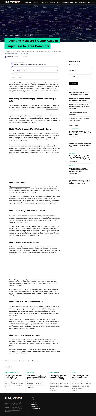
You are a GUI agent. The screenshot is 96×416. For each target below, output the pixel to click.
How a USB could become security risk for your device (81, 377)
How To (11, 35)
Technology (30, 35)
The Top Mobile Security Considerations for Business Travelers (13, 377)
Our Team (33, 400)
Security (24, 35)
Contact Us (33, 402)
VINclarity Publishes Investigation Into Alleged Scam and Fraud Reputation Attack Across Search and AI (80, 182)
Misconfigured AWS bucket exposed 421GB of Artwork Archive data (36, 377)
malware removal (21, 133)
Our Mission (34, 404)
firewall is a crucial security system (20, 187)
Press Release (76, 128)
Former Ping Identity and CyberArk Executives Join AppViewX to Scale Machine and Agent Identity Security (79, 157)
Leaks (28, 372)
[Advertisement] (34, 166)
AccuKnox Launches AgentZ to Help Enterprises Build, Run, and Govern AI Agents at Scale (80, 133)
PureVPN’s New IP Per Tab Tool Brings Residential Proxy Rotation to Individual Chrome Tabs (79, 106)
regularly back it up (50, 339)
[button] (89, 2)
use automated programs (45, 217)
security (27, 360)
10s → (24, 70)
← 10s (13, 70)
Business (12, 372)
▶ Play (18, 70)
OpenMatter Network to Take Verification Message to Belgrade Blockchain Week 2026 (78, 169)
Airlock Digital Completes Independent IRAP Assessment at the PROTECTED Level (80, 145)
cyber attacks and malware (37, 84)
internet (7, 360)
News (6, 35)
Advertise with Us (35, 408)
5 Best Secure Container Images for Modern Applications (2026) (58, 377)
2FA (25, 306)
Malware (17, 35)
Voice (12, 73)
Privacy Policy (34, 406)
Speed (53, 70)
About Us (33, 397)
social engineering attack (33, 247)
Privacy (21, 360)
